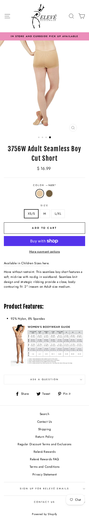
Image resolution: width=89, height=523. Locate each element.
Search (44, 414)
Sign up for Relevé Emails (44, 488)
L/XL (58, 213)
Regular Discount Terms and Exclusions (44, 444)
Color (44, 185)
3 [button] (46, 138)
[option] (44, 36)
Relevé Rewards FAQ (44, 459)
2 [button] (43, 138)
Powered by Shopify (44, 514)
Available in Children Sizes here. (26, 263)
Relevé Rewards (44, 451)
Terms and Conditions (45, 466)
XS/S (31, 213)
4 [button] (50, 137)
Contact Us (44, 421)
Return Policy (44, 436)
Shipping (44, 429)
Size (44, 205)
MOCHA (49, 193)
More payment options (44, 251)
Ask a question (44, 379)
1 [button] (39, 138)
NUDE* (40, 193)
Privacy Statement (44, 474)
